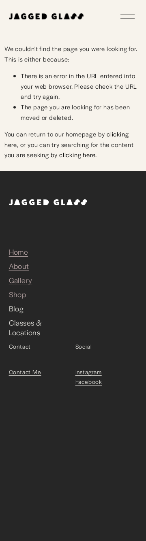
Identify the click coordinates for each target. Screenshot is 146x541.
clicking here (77, 154)
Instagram (88, 372)
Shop (17, 294)
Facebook (88, 381)
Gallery (20, 280)
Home (18, 252)
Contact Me (25, 372)
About (19, 266)
